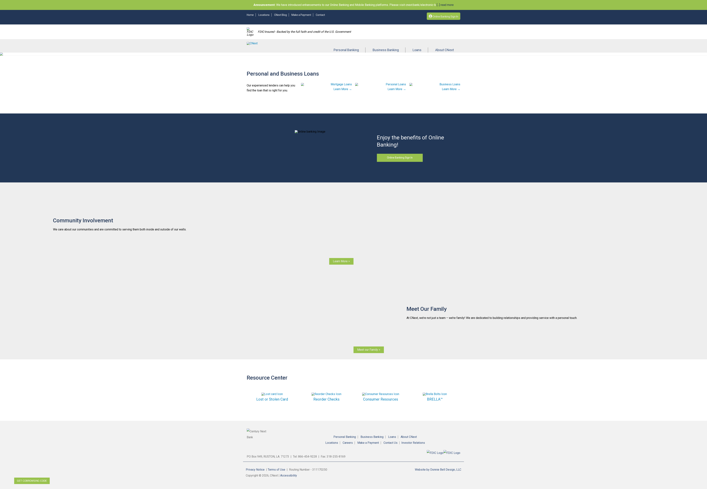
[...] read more (445, 5)
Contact (320, 14)
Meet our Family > (368, 349)
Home (250, 14)
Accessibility (288, 475)
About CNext (444, 50)
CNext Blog (280, 14)
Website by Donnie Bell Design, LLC (438, 469)
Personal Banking (346, 50)
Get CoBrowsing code (32, 480)
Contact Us (391, 442)
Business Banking (386, 50)
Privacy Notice (255, 469)
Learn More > (341, 261)
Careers (348, 442)
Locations (264, 14)
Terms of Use (276, 469)
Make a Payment (301, 14)
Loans (417, 50)
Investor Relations (413, 442)
